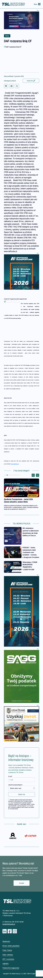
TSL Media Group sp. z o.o (16, 974)
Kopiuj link (30, 81)
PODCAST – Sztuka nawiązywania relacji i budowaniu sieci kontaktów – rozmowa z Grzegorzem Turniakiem (31, 552)
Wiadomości (6, 941)
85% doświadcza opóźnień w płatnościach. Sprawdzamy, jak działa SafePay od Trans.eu (31, 532)
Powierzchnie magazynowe (11, 968)
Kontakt (21, 883)
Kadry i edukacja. (8, 955)
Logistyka (5, 963)
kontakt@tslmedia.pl (9, 924)
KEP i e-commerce (8, 959)
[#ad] (21, 20)
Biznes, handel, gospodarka (11, 946)
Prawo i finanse (7, 950)
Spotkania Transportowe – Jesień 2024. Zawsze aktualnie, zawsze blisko (18, 500)
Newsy (7, 36)
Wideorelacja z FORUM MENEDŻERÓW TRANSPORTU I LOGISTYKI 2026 (30, 566)
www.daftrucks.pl (15, 464)
